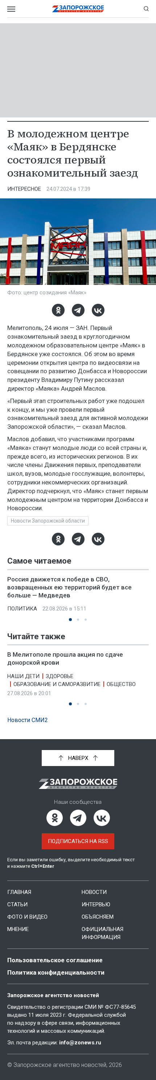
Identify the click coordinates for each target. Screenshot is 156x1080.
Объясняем (98, 917)
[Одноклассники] (58, 310)
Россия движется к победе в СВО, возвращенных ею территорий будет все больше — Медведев (69, 587)
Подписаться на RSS (78, 841)
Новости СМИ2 (27, 720)
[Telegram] (78, 310)
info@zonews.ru (80, 1042)
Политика (22, 608)
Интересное (24, 189)
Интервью (96, 904)
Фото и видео (27, 917)
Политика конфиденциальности (55, 972)
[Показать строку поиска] (146, 8)
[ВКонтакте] (98, 310)
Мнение (18, 929)
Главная (19, 892)
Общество (121, 684)
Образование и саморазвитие (56, 684)
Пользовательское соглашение (55, 960)
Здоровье (59, 676)
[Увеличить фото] (78, 241)
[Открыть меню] (11, 8)
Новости (94, 892)
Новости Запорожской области (48, 521)
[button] (70, 619)
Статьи (17, 904)
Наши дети (23, 676)
